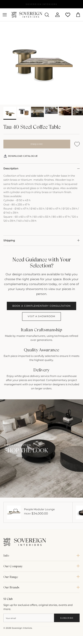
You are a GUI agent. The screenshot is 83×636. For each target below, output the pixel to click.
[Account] (56, 14)
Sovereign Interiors (22, 628)
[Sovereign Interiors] (26, 15)
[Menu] (4, 14)
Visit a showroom (41, 316)
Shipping (9, 240)
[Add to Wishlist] (77, 144)
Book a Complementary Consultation (41, 305)
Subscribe (66, 618)
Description (10, 168)
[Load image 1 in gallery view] (41, 63)
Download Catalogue (22, 156)
